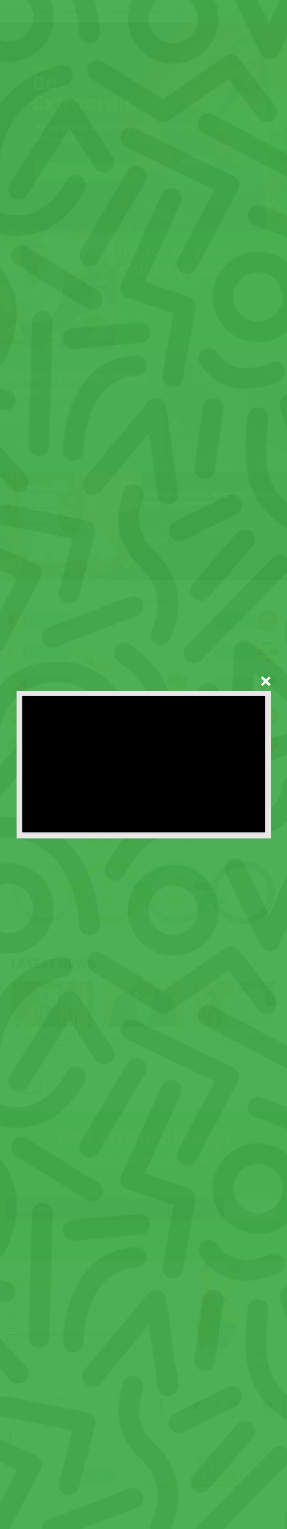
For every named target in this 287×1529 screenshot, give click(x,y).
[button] (266, 681)
